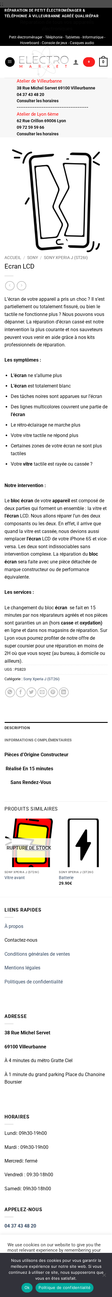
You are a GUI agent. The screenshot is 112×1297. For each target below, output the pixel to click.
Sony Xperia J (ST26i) (66, 257)
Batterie (66, 877)
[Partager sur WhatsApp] (10, 692)
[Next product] (9, 285)
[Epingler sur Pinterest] (53, 692)
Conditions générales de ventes (37, 954)
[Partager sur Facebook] (21, 692)
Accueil (12, 257)
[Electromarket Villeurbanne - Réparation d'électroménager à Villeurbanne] (43, 62)
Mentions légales (22, 968)
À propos (13, 926)
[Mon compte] (76, 62)
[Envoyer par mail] (42, 692)
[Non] (104, 1276)
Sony (32, 257)
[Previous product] (21, 285)
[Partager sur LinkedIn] (64, 692)
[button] (10, 62)
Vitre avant (14, 877)
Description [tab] (17, 728)
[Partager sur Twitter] (31, 692)
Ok (27, 1287)
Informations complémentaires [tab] (38, 740)
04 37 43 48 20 (20, 1226)
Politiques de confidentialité (33, 982)
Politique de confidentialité (64, 1287)
